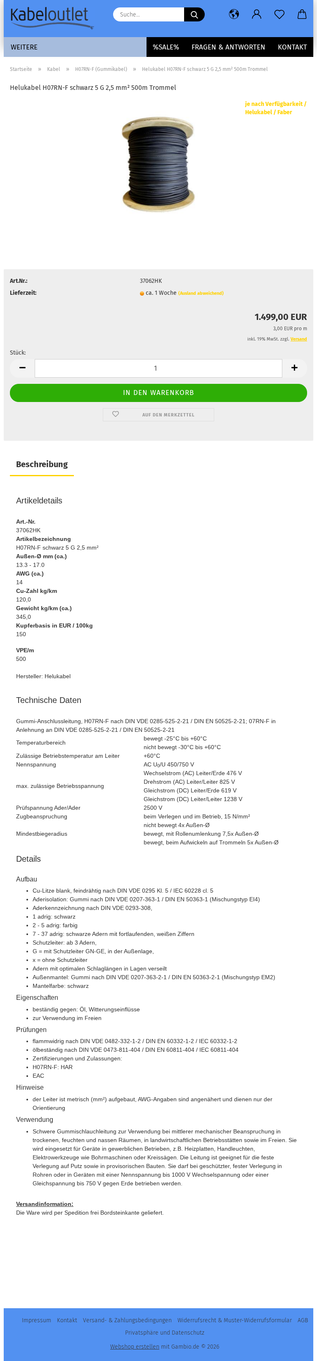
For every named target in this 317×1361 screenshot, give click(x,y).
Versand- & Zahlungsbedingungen (127, 1320)
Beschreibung (42, 464)
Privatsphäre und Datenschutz (164, 1332)
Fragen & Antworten (228, 47)
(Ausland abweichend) (201, 293)
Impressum (36, 1320)
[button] (233, 14)
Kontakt (292, 47)
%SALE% (166, 47)
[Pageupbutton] (294, 1349)
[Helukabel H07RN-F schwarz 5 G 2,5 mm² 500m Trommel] (158, 161)
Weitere (24, 47)
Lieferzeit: (23, 292)
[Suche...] (194, 14)
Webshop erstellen (134, 1346)
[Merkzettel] (279, 14)
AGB (303, 1320)
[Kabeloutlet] (55, 18)
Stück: (18, 352)
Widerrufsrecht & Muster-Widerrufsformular (234, 1320)
